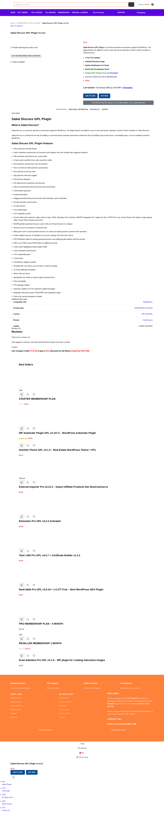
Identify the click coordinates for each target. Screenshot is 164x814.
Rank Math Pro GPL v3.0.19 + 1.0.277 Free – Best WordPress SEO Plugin (61, 589)
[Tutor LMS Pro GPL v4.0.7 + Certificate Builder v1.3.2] (36, 538)
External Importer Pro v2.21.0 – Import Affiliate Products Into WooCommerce (63, 486)
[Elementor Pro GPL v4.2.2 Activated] (36, 504)
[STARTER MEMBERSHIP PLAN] (36, 379)
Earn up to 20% (64, 713)
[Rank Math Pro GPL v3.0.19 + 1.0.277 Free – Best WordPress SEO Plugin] (36, 572)
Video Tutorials (64, 709)
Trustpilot (62, 717)
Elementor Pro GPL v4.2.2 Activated (40, 521)
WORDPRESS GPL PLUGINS (28, 23)
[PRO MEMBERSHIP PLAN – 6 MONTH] (36, 606)
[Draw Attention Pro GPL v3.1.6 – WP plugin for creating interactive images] (28, 651)
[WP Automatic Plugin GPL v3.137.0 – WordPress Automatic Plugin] (36, 415)
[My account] (152, 4)
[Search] (131, 4)
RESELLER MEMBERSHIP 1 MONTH (40, 643)
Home (12, 23)
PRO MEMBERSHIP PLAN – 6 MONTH (41, 623)
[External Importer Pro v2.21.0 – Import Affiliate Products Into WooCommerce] (36, 467)
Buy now (104, 96)
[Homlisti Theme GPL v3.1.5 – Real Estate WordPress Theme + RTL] (27, 441)
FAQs (87, 81)
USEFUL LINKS (16, 694)
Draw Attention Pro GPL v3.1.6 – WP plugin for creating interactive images (62, 660)
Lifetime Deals (64, 698)
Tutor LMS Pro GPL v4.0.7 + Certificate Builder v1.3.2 (49, 555)
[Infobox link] (27, 682)
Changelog (127, 88)
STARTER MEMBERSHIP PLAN (37, 398)
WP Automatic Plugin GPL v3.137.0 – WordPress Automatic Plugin (57, 433)
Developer (114, 73)
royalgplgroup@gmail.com (121, 724)
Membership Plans (65, 702)
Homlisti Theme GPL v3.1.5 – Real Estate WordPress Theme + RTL (57, 449)
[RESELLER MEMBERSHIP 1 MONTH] (34, 632)
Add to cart (90, 96)
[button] (22, 394)
